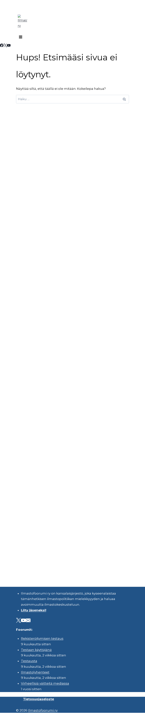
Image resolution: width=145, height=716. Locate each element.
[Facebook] (2, 46)
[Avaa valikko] (20, 37)
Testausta (29, 661)
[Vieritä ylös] (132, 710)
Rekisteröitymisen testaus (42, 638)
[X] (5, 46)
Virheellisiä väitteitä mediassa (45, 683)
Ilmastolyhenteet (35, 672)
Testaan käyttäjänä (36, 650)
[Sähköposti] (28, 621)
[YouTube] (9, 46)
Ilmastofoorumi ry (43, 710)
